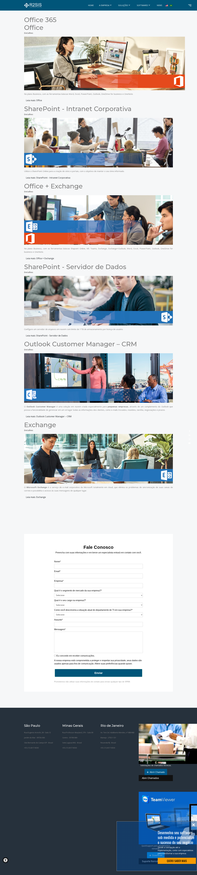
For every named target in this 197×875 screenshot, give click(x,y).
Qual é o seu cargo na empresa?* (70, 600)
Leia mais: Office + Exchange (40, 258)
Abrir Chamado (157, 772)
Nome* (57, 561)
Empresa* (59, 581)
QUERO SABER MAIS (177, 861)
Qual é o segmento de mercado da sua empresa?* (78, 590)
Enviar (98, 672)
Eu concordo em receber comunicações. (75, 656)
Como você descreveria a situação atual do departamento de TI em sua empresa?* (93, 610)
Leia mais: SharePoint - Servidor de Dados (47, 335)
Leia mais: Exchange (36, 497)
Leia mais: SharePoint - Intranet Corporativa (48, 177)
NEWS (159, 5)
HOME (91, 5)
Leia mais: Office (34, 100)
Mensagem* (60, 629)
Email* (57, 571)
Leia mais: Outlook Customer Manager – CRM (49, 416)
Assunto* (58, 620)
